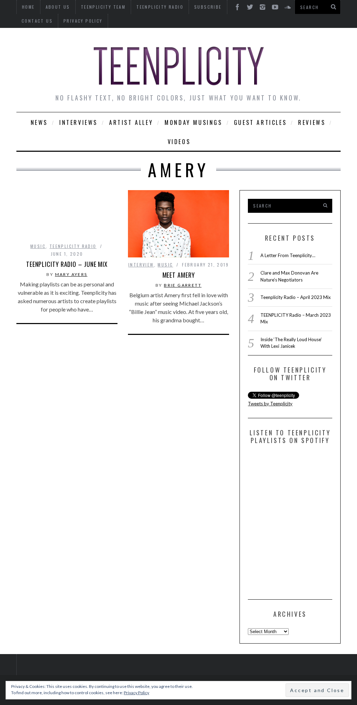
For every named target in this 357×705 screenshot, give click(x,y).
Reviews (311, 122)
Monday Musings (193, 122)
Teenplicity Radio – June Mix (67, 264)
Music (38, 246)
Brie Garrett (183, 285)
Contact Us (37, 21)
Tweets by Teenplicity (270, 403)
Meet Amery (178, 274)
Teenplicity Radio (73, 246)
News (39, 122)
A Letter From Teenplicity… (287, 255)
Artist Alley (131, 122)
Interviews (78, 122)
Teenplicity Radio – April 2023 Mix (295, 297)
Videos (179, 141)
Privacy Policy (82, 21)
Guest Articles (260, 122)
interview (141, 265)
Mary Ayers (71, 274)
